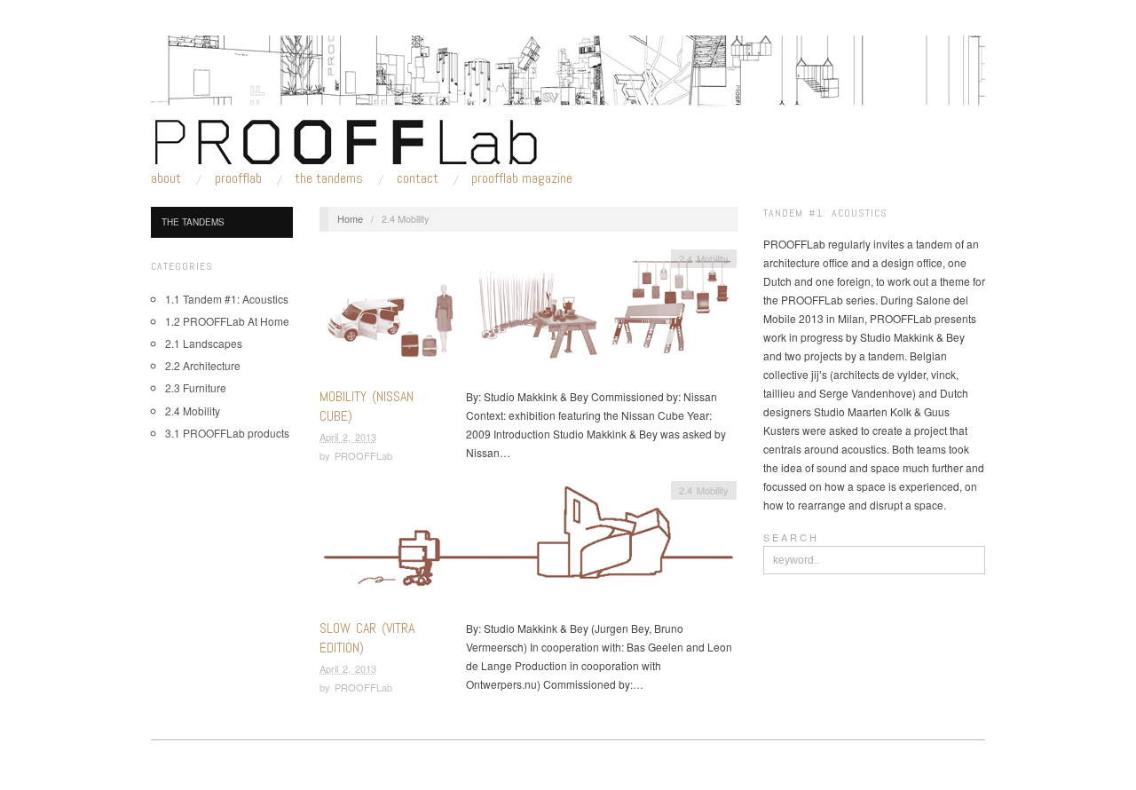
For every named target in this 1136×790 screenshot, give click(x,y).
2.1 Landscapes (203, 343)
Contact (417, 178)
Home (350, 218)
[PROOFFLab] (568, 99)
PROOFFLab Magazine (521, 178)
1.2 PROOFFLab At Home (227, 320)
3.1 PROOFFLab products (227, 432)
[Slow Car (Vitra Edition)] (528, 547)
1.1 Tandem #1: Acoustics (226, 298)
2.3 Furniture (195, 387)
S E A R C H (789, 537)
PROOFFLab (238, 178)
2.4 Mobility (192, 410)
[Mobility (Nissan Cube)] (528, 315)
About (166, 178)
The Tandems (329, 178)
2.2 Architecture (203, 365)
